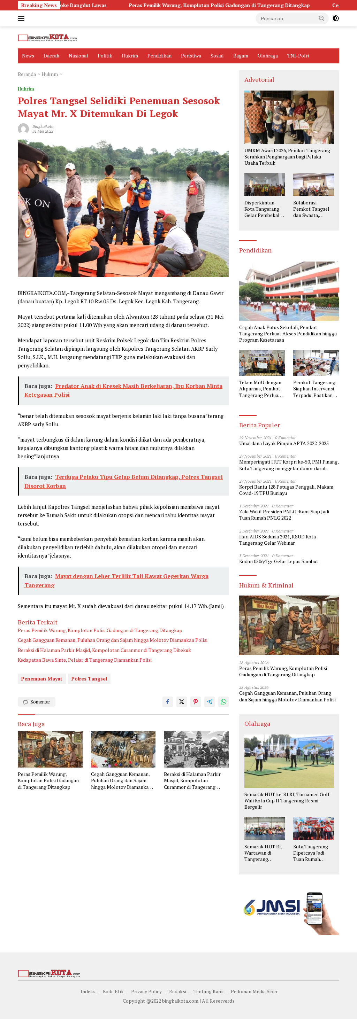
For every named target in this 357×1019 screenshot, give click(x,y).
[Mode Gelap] (335, 18)
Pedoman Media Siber (254, 991)
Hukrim (130, 55)
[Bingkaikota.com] (47, 37)
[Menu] (22, 18)
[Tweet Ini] (181, 702)
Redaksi (177, 991)
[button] (322, 18)
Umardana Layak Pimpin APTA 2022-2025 (284, 443)
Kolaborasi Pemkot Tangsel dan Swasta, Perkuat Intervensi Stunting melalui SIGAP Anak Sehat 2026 (311, 209)
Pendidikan (159, 55)
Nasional (78, 55)
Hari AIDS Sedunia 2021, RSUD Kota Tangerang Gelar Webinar (277, 540)
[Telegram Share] (209, 702)
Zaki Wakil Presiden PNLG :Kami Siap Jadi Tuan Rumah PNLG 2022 (284, 514)
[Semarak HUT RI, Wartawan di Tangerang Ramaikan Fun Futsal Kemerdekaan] (264, 828)
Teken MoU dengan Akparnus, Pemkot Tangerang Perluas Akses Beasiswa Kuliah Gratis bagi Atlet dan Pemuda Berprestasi (260, 388)
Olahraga (268, 55)
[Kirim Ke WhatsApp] (223, 702)
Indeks (88, 991)
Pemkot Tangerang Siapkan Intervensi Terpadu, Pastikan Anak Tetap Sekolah (315, 388)
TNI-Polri (298, 55)
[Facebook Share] (167, 702)
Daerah (51, 55)
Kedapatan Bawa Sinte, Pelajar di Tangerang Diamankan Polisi (85, 660)
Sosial (217, 55)
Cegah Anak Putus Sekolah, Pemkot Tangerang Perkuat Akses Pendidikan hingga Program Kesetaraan (288, 333)
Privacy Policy (146, 991)
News (28, 55)
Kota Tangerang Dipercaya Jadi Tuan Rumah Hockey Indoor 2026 (310, 853)
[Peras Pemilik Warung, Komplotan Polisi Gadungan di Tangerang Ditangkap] (50, 749)
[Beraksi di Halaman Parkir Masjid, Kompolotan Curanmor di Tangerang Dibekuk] (196, 749)
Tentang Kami (208, 991)
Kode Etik (113, 991)
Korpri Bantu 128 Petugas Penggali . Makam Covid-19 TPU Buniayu (286, 490)
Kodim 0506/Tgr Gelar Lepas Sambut (278, 561)
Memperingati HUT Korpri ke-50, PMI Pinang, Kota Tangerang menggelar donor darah (289, 465)
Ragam (240, 55)
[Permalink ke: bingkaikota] (23, 128)
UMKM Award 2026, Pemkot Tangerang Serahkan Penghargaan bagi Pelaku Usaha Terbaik (287, 156)
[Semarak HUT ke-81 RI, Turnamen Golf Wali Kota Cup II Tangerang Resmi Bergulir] (289, 761)
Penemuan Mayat (41, 678)
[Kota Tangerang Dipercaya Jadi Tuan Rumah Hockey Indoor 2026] (313, 828)
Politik (105, 55)
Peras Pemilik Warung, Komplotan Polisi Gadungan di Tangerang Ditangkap (184, 5)
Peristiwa (191, 55)
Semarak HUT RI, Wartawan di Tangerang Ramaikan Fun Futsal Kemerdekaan (263, 853)
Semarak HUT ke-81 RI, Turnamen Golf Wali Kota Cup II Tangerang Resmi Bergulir (286, 800)
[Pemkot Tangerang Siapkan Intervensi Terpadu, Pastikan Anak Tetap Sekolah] (316, 363)
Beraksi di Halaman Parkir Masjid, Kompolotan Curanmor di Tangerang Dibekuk (104, 650)
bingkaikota (42, 126)
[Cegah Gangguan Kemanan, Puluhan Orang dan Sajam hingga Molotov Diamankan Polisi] (123, 749)
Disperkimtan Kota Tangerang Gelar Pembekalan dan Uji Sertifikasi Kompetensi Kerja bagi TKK (264, 209)
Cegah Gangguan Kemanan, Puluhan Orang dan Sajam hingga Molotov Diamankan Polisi (112, 640)
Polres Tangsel (89, 678)
